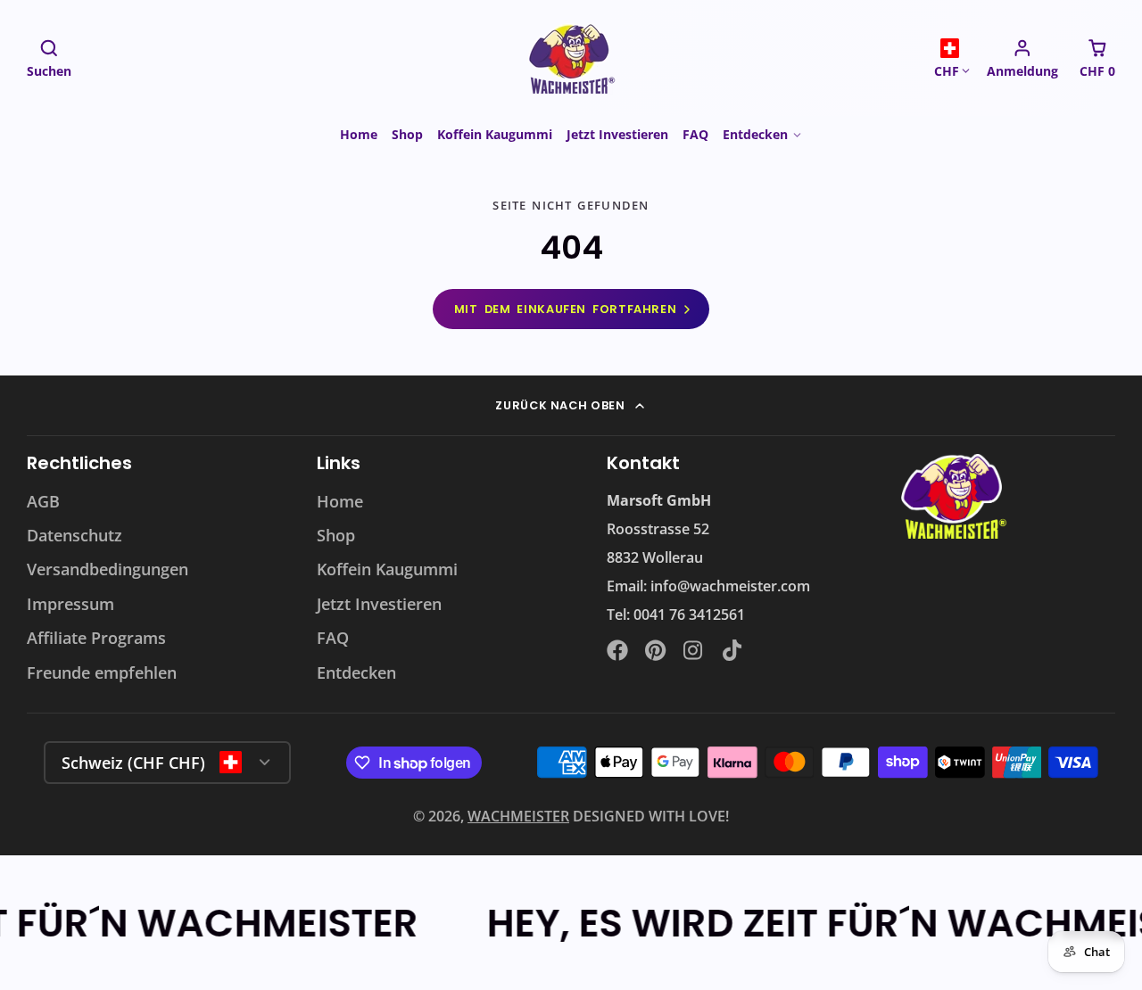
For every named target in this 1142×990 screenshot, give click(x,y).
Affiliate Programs (96, 637)
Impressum (70, 604)
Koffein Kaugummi (494, 134)
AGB (43, 501)
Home (358, 134)
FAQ (695, 134)
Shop (407, 134)
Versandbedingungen (107, 569)
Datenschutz (74, 535)
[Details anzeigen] (951, 497)
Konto (1022, 58)
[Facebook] (617, 650)
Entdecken (755, 134)
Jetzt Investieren (617, 134)
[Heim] (571, 58)
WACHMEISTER (518, 816)
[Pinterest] (655, 650)
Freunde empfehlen (102, 672)
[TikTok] (733, 650)
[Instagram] (694, 650)
